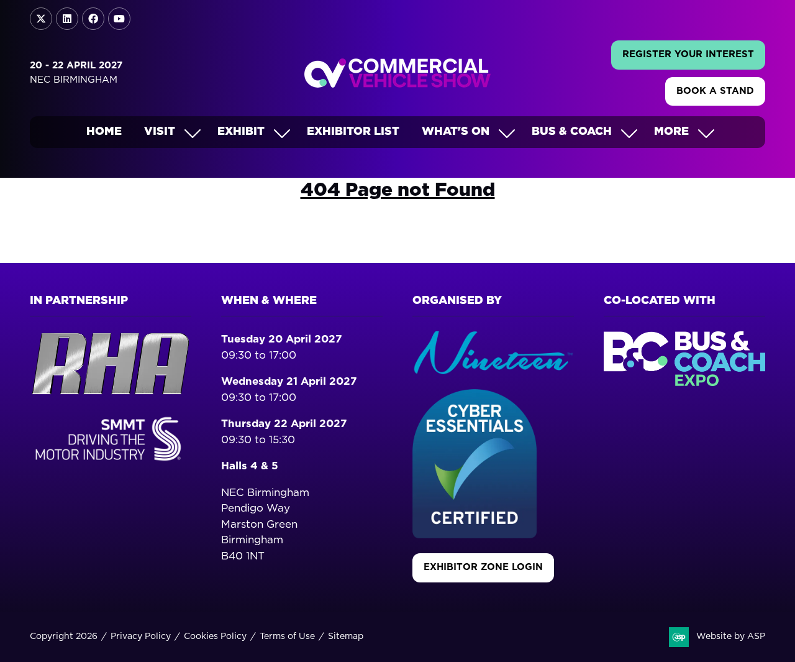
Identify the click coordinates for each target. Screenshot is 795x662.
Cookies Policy (215, 636)
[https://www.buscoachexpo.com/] (684, 382)
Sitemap (345, 636)
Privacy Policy (141, 636)
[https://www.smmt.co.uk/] (110, 462)
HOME (104, 131)
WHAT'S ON (455, 131)
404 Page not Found (398, 190)
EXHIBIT (241, 131)
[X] (41, 18)
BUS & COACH (572, 131)
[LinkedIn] (67, 18)
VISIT (159, 131)
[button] (688, 55)
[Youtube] (119, 18)
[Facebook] (93, 18)
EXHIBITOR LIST (353, 131)
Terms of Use (287, 636)
